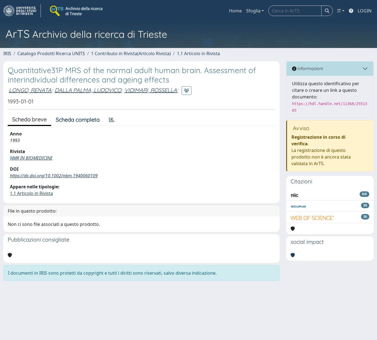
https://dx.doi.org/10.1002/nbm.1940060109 (54, 176)
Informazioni (309, 68)
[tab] (111, 119)
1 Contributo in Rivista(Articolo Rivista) (131, 53)
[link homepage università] (76, 10)
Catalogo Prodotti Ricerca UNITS (51, 53)
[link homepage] (22, 10)
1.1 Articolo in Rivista (198, 53)
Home (235, 11)
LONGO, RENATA (30, 90)
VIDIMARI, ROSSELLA (150, 90)
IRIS (7, 53)
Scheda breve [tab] (29, 119)
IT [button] (339, 11)
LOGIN (364, 11)
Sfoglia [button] (253, 11)
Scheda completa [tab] (78, 119)
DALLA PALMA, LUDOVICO (88, 90)
